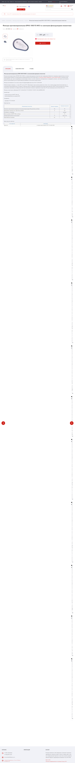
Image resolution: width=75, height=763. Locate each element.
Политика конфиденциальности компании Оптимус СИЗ (56, 761)
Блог (6, 1)
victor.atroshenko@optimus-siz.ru (63, 2)
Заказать (43, 43)
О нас (8, 1)
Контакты (40, 1)
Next (72, 423)
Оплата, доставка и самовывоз (33, 1)
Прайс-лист (12, 1)
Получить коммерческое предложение (21, 1)
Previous (3, 423)
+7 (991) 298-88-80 (22, 6)
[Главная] (9, 6)
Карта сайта (48, 759)
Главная (3, 1)
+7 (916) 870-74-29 (8, 754)
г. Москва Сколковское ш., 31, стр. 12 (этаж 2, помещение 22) (12, 761)
